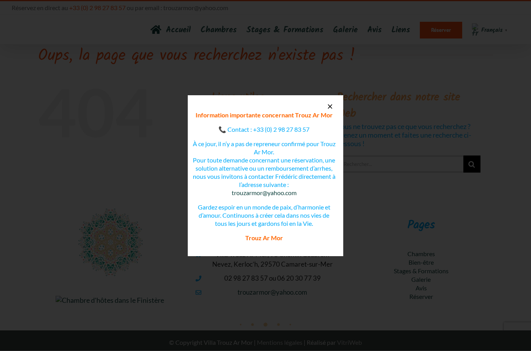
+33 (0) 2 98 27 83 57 (281, 129)
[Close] (330, 106)
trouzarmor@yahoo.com (264, 192)
